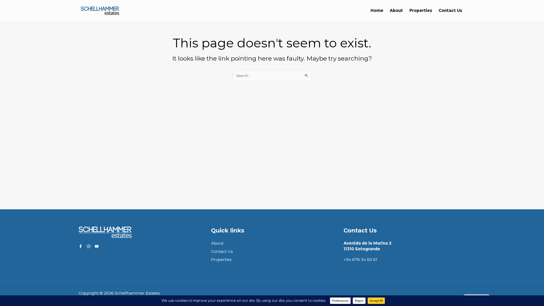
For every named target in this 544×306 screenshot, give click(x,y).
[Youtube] (97, 246)
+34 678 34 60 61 (360, 259)
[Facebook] (80, 246)
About (396, 10)
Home (376, 10)
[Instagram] (89, 246)
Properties (420, 10)
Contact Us (450, 10)
